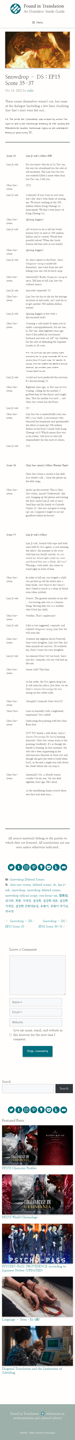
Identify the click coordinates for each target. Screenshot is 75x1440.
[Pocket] (48, 867)
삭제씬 (27, 900)
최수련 (9, 911)
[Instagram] (26, 867)
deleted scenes (42, 884)
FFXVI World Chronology (20, 1217)
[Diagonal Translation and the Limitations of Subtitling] (37, 1364)
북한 (18, 900)
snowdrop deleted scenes (43, 890)
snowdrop (18, 890)
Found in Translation (44, 6)
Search (6, 1081)
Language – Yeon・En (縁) (21, 1319)
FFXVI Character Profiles (19, 1168)
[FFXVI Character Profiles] (37, 1164)
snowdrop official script (21, 895)
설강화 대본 (50, 900)
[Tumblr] (18, 867)
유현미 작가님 (59, 906)
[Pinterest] (33, 867)
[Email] (63, 867)
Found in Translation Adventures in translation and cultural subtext (37, 1416)
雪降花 (63, 895)
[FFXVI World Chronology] (37, 1213)
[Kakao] (41, 867)
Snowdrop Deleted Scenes (27, 879)
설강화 (37, 900)
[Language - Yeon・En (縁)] (37, 1315)
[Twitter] (11, 867)
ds (54, 884)
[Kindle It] (56, 867)
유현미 (44, 906)
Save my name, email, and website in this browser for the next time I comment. (37, 1035)
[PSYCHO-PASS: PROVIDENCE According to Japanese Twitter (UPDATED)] (37, 1262)
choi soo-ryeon (20, 884)
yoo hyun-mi (48, 895)
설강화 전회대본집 (27, 906)
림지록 (9, 900)
